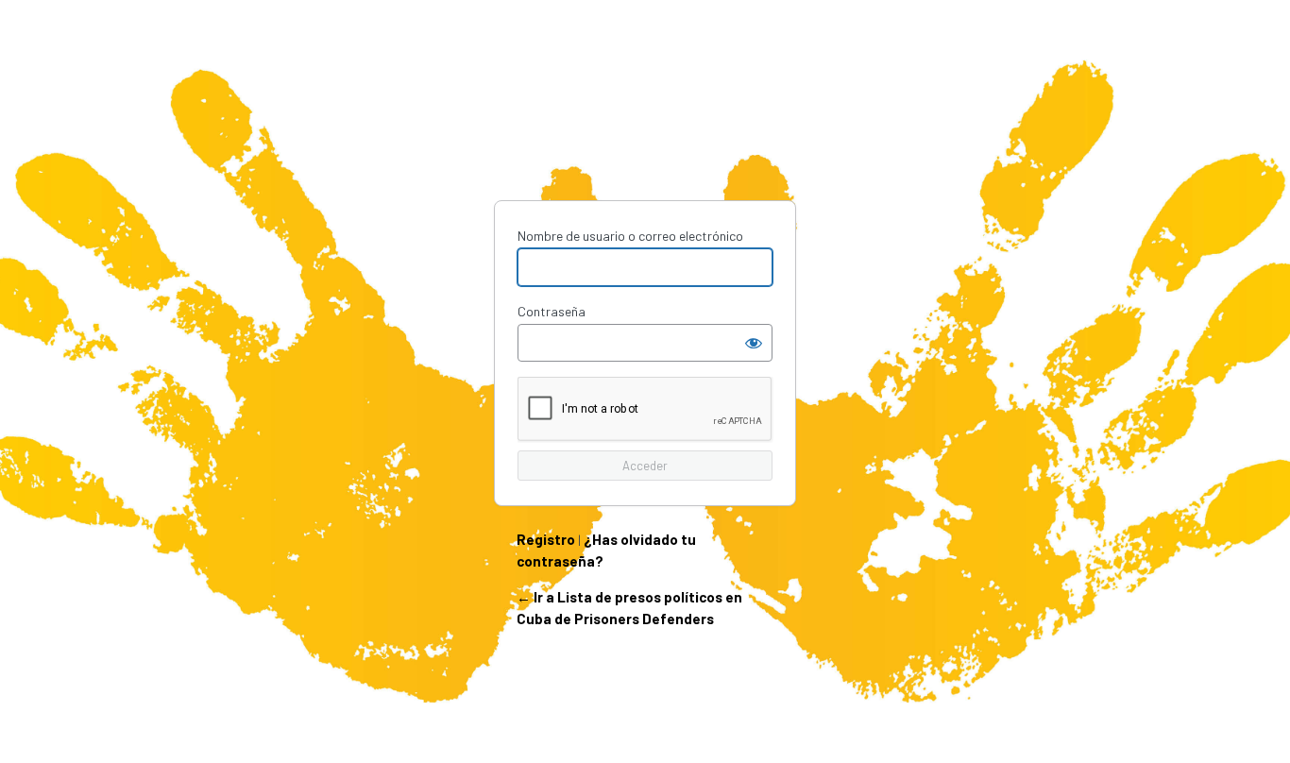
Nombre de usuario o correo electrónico (630, 236)
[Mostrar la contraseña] (753, 343)
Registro (546, 539)
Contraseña (552, 311)
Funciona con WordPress (645, 130)
